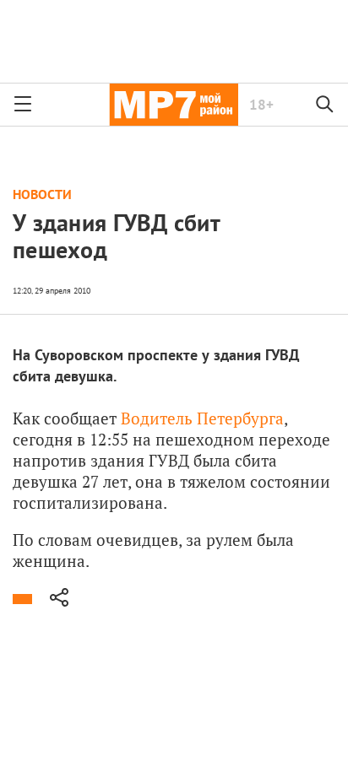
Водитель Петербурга (202, 418)
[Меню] (23, 105)
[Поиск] (325, 105)
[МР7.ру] (173, 105)
